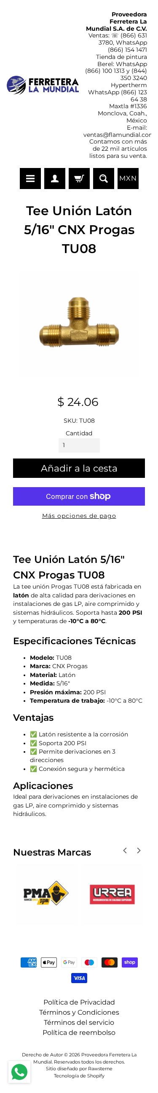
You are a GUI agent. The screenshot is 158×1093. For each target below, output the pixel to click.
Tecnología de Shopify (79, 1076)
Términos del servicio (79, 1022)
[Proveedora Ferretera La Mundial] (43, 85)
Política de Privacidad (79, 1002)
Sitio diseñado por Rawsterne (79, 1069)
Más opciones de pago (79, 515)
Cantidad (79, 433)
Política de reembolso (79, 1033)
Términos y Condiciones (79, 1012)
